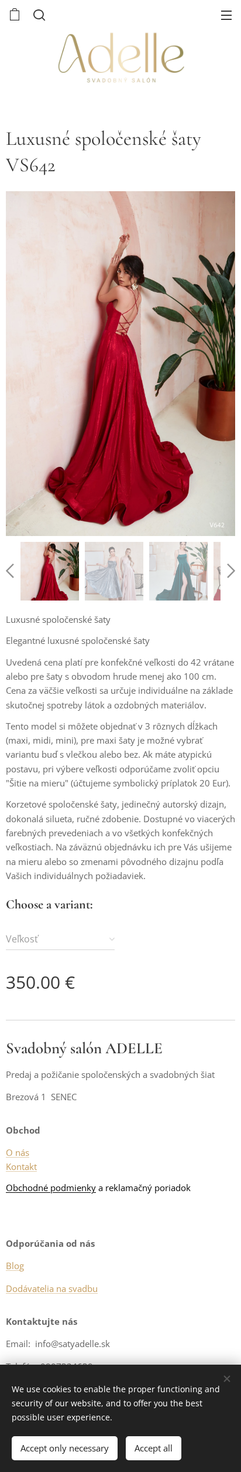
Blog (15, 1265)
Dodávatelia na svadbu (52, 1288)
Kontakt (21, 1166)
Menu (226, 14)
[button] (38, 14)
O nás (17, 1152)
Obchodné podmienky (51, 1187)
